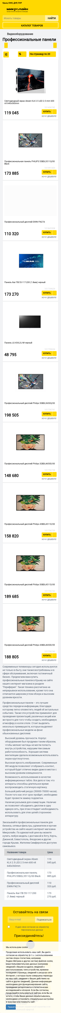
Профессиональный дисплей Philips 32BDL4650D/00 (29, 463)
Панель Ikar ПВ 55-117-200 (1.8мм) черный (24, 282)
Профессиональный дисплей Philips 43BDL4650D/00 (29, 645)
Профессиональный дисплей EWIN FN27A (24, 222)
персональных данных (32, 930)
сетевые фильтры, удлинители (29, 825)
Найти (52, 18)
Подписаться (44, 919)
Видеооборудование (20, 34)
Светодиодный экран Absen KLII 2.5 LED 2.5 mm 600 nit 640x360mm (29, 102)
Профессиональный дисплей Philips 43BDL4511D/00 (29, 524)
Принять (12, 1007)
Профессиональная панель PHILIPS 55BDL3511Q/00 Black (29, 162)
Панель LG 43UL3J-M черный (18, 343)
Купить (47, 112)
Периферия (9, 687)
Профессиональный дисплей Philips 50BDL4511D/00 (29, 584)
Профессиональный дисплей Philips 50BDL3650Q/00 (29, 403)
